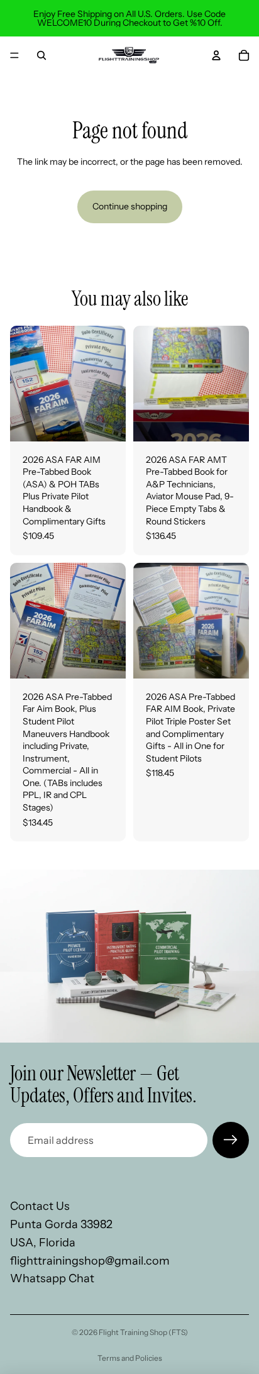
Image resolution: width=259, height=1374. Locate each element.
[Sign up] (230, 1140)
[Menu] (14, 55)
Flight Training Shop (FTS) (143, 1332)
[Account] (216, 55)
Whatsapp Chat (52, 1278)
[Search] (41, 55)
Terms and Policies (129, 1358)
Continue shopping (129, 206)
